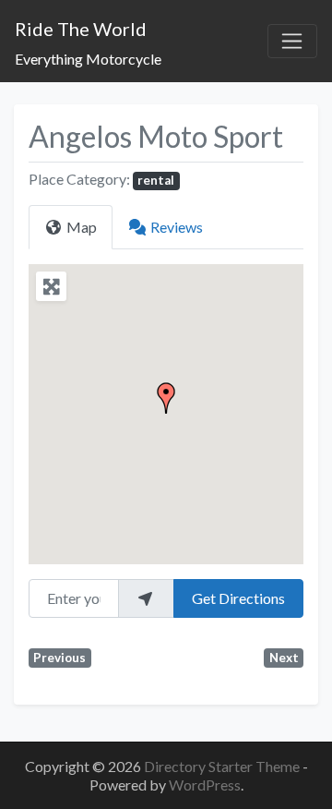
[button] (166, 398)
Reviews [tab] (176, 226)
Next (284, 657)
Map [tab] (81, 226)
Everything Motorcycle (88, 58)
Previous (59, 657)
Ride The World (81, 29)
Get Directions (238, 598)
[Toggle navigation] (292, 41)
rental (155, 180)
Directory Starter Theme (223, 766)
